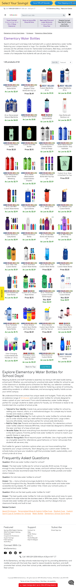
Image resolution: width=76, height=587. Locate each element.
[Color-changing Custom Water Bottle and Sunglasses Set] (64, 313)
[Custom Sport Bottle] (29, 105)
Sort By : (55, 62)
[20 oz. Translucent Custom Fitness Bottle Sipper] (47, 281)
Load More (45, 367)
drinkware (25, 398)
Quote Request (33, 538)
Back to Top (31, 367)
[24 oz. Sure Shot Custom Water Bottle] (29, 253)
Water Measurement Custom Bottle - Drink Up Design (47, 146)
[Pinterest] (15, 553)
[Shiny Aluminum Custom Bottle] (47, 343)
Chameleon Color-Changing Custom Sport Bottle (29, 357)
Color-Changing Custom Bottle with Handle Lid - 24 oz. (11, 355)
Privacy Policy (34, 581)
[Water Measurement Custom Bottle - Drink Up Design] (47, 133)
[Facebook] (10, 553)
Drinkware (30, 33)
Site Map (43, 581)
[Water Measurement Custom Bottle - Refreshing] (11, 163)
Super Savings (9, 538)
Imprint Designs (33, 539)
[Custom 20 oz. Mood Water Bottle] (29, 281)
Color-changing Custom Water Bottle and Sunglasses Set (64, 327)
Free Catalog (8, 539)
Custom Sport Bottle (29, 116)
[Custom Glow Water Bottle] (11, 133)
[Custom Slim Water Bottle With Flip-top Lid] (47, 163)
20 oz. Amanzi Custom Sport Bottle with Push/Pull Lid (29, 327)
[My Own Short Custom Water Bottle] (64, 253)
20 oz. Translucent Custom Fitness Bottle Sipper (47, 294)
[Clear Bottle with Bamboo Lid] (64, 105)
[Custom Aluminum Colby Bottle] (11, 223)
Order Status (32, 534)
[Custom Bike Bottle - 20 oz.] (47, 75)
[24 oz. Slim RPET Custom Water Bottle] (11, 195)
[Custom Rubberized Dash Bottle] (11, 281)
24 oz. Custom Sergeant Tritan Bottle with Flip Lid (29, 88)
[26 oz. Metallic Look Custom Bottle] (64, 195)
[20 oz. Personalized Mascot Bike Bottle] (11, 105)
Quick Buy (7, 541)
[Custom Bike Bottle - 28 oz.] (64, 75)
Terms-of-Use (24, 581)
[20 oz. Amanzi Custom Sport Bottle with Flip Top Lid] (47, 313)
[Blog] (20, 553)
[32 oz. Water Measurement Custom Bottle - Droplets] (29, 163)
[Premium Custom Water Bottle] (11, 75)
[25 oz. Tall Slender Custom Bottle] (64, 281)
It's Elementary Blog (53, 8)
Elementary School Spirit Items (14, 33)
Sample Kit (7, 534)
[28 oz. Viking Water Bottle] (47, 195)
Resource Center (66, 8)
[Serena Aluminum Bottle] (29, 223)
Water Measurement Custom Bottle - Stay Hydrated (64, 146)
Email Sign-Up (56, 530)
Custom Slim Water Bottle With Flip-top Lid (47, 176)
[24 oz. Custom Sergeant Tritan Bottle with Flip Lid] (29, 75)
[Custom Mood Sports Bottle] (47, 105)
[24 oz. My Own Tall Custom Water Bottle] (47, 253)
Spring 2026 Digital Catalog (13, 530)
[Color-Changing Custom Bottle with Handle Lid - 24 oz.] (11, 343)
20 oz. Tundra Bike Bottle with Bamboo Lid (47, 236)
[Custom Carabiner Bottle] (64, 343)
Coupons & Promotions (11, 536)
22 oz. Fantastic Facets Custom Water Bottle (11, 327)
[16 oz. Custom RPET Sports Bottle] (29, 195)
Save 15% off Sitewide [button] (41, 3)
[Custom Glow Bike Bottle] (29, 133)
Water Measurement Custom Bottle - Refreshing (11, 176)
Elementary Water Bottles (43, 33)
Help (29, 532)
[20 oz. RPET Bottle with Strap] (64, 223)
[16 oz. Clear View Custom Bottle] (11, 253)
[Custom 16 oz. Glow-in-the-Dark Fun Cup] (64, 163)
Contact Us (31, 530)
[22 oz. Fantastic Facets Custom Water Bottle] (11, 313)
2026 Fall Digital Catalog (12, 532)
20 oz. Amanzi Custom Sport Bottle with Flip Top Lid (47, 327)
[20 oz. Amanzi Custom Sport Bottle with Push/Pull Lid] (29, 313)
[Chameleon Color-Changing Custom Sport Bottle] (29, 343)
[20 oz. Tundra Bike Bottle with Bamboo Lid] (47, 223)
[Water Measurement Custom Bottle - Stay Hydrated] (64, 133)
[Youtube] (5, 553)
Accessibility (52, 581)
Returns (30, 536)
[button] (73, 3)
